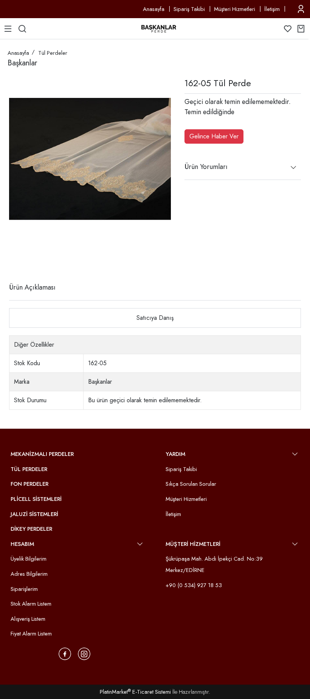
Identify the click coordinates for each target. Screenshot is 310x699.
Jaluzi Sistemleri (34, 514)
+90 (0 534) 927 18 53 (194, 585)
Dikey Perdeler (31, 529)
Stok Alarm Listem (31, 604)
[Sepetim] (300, 28)
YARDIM (175, 454)
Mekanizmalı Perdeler (42, 454)
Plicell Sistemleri (36, 499)
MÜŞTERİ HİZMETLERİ (193, 544)
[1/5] (14, 259)
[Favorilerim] (287, 28)
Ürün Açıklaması (32, 287)
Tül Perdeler (29, 469)
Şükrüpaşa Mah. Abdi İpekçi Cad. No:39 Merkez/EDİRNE (214, 564)
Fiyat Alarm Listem (31, 633)
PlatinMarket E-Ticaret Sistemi (135, 692)
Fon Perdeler (29, 484)
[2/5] (18, 259)
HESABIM (22, 544)
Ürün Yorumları (206, 167)
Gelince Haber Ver (214, 136)
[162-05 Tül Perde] (90, 159)
